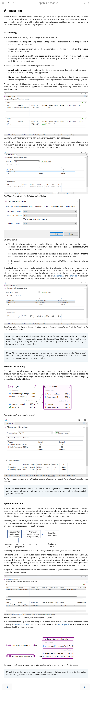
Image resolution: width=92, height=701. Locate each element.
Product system (22, 624)
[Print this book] (85, 3)
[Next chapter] (85, 687)
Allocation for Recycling (14, 366)
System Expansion (13, 503)
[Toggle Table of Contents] (3, 3)
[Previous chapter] (7, 687)
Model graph (63, 624)
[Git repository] (88, 3)
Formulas (73, 276)
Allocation (13, 10)
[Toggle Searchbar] (13, 3)
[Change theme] (8, 3)
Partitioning (10, 32)
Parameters (59, 276)
